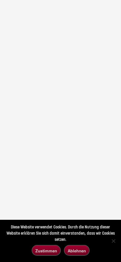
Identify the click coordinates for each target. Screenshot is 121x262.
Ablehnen (77, 251)
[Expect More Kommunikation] (13, 10)
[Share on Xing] (20, 200)
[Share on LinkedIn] (8, 200)
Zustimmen (46, 251)
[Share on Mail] (31, 200)
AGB (10, 173)
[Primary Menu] (100, 10)
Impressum (14, 183)
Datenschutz (15, 178)
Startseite (28, 145)
